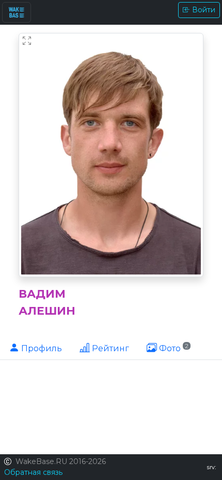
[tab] (35, 347)
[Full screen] (27, 41)
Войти (203, 9)
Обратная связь (33, 472)
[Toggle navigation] (16, 12)
